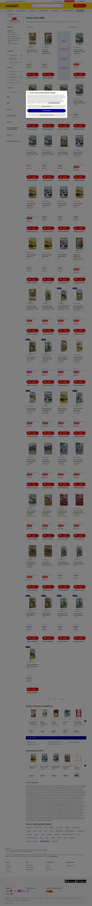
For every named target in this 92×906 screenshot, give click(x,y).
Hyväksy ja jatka (47, 110)
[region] (46, 104)
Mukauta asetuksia (46, 106)
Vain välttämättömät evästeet (46, 115)
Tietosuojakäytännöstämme (54, 102)
